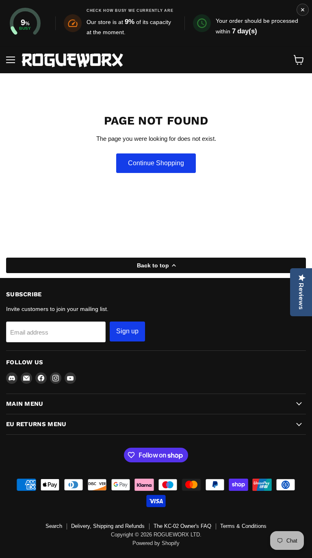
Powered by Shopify (156, 543)
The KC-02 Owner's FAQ (182, 526)
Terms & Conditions (243, 526)
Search (54, 526)
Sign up (127, 331)
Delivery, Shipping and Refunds (108, 526)
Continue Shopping (156, 163)
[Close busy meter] (303, 10)
